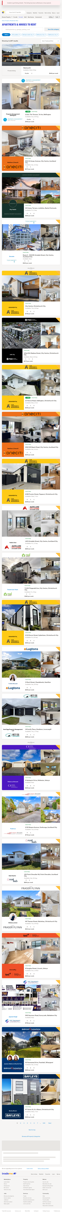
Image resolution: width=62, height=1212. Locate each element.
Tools (56, 17)
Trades (24, 1185)
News (21, 1205)
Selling (51, 17)
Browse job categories (9, 1185)
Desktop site (4, 1205)
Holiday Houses (46, 1199)
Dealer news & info (47, 1176)
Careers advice (7, 1187)
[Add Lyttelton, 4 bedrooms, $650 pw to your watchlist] (58, 175)
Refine (6, 34)
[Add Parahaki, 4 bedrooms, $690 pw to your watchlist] (58, 1029)
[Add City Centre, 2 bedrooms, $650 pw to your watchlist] (58, 508)
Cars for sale (45, 1170)
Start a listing (34, 1163)
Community (46, 1182)
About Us (10, 1205)
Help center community (48, 1194)
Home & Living (7, 1178)
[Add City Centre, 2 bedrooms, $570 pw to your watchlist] (58, 128)
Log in (58, 13)
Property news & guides (28, 1170)
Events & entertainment (28, 1188)
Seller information (47, 1192)
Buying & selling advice (48, 1174)
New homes (31, 17)
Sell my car (45, 1178)
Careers (16, 1205)
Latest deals (7, 1170)
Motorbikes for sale (47, 1172)
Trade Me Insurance (6, 1199)
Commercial (38, 17)
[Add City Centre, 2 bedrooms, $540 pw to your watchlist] (58, 414)
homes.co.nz (18, 1199)
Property (25, 1168)
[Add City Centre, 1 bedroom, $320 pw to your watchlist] (58, 222)
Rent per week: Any (28, 34)
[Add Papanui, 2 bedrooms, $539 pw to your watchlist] (58, 461)
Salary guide (6, 1192)
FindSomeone (57, 1199)
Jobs (5, 1182)
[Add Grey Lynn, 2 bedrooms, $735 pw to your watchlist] (58, 46)
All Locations (15, 34)
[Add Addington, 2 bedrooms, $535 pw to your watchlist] (58, 367)
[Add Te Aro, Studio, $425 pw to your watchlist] (58, 81)
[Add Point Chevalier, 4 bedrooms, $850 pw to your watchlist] (58, 841)
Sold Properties (26, 1172)
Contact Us (57, 1205)
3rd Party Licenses (47, 1190)
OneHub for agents (27, 1176)
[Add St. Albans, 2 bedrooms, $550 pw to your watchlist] (58, 1076)
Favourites (47, 1163)
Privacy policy (32, 1205)
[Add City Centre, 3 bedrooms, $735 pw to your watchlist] (58, 273)
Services (25, 1182)
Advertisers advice (8, 1190)
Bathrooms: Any (52, 34)
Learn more (29, 1157)
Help (44, 1185)
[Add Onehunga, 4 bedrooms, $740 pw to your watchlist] (58, 794)
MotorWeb (27, 1199)
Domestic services (27, 1187)
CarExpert (36, 1199)
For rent (21, 17)
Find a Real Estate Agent (28, 1178)
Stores (5, 1172)
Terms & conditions (39, 1205)
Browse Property (6, 17)
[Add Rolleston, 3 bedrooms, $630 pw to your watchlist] (58, 747)
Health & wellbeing (27, 1190)
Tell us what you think (43, 1157)
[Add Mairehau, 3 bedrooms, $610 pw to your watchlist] (58, 888)
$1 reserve (6, 1176)
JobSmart (6, 1188)
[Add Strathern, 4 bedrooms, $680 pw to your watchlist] (58, 696)
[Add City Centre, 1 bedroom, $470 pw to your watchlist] (58, 320)
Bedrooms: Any (40, 34)
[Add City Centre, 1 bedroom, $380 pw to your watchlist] (58, 555)
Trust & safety (46, 1188)
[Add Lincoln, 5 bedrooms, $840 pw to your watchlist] (58, 935)
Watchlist (41, 1163)
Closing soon (7, 1174)
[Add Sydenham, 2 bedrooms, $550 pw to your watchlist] (58, 602)
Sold (25, 17)
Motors (44, 1168)
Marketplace (7, 1168)
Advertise (26, 1205)
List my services (27, 1192)
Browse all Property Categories (31, 1136)
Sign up (53, 13)
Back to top (31, 1130)
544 (44, 1123)
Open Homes (26, 1174)
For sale (15, 17)
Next (49, 1123)
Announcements (46, 1187)
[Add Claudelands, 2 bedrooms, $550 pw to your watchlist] (58, 649)
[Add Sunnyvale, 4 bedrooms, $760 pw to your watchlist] (58, 982)
